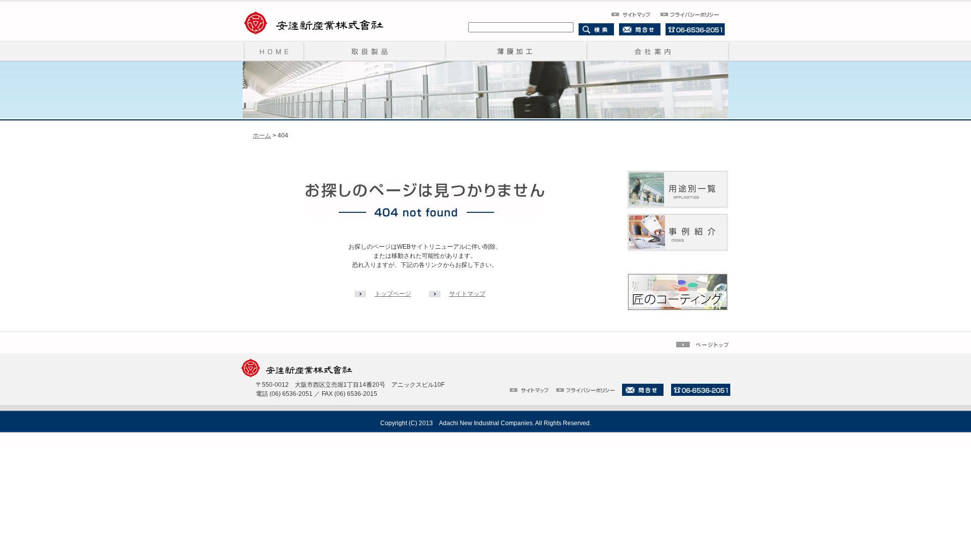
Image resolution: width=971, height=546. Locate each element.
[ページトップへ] (703, 343)
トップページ (393, 293)
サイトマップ (467, 293)
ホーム (262, 135)
